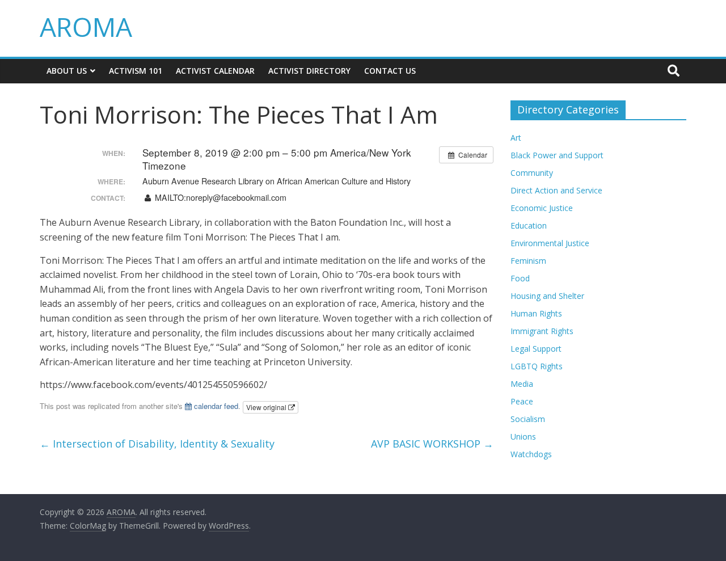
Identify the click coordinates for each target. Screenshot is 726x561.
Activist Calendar (215, 70)
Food (520, 278)
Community (531, 172)
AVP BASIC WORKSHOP (432, 443)
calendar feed (215, 405)
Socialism (527, 419)
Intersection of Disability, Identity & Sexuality (157, 443)
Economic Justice (541, 208)
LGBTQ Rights (536, 366)
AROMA (86, 26)
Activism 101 (135, 70)
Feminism (528, 260)
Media (521, 383)
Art (515, 137)
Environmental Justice (549, 243)
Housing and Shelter (547, 295)
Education (528, 225)
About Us (67, 70)
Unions (523, 436)
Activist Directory (309, 70)
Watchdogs (531, 454)
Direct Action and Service (556, 190)
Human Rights (536, 313)
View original (267, 407)
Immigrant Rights (541, 331)
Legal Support (536, 348)
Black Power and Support (556, 155)
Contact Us (390, 70)
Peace (521, 401)
